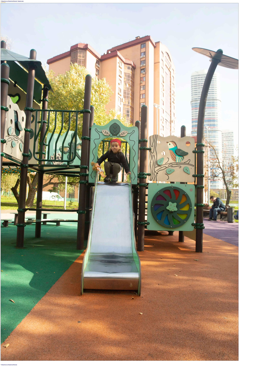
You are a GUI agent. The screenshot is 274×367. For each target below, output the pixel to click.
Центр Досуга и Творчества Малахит (9, 1)
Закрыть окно (21, 1)
